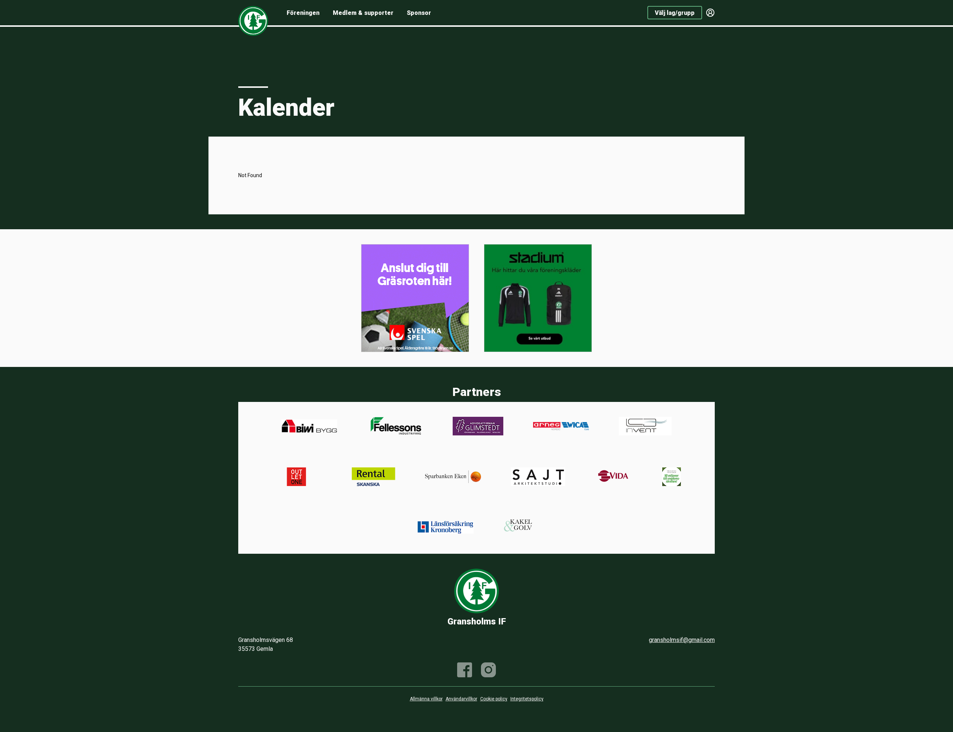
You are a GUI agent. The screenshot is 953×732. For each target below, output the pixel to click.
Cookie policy (493, 698)
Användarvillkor (461, 698)
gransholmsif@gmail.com (682, 639)
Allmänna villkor (426, 698)
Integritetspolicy (527, 698)
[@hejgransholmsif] (488, 669)
